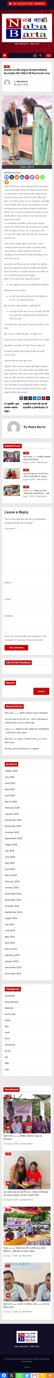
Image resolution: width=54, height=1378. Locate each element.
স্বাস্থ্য (7, 1069)
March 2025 (11, 875)
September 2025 (13, 838)
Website (9, 615)
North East (10, 1014)
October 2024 (12, 906)
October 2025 (12, 832)
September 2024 (13, 912)
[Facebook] (6, 177)
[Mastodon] (32, 177)
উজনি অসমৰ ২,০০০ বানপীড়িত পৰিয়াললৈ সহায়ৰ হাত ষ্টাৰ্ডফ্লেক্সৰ (26, 713)
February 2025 (12, 881)
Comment (11, 528)
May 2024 (10, 936)
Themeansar (26, 1361)
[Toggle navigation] (35, 55)
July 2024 (9, 924)
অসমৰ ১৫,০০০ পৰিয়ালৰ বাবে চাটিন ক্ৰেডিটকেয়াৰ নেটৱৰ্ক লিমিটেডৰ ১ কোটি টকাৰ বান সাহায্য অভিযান (36, 493)
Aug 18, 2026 (29, 479)
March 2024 (11, 949)
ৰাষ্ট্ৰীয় (7, 1063)
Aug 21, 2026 (29, 462)
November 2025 (13, 826)
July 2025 (9, 850)
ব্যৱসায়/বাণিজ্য (10, 1044)
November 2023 (13, 973)
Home (27, 1367)
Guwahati (10, 995)
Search (10, 682)
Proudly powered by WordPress (18, 1359)
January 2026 (12, 813)
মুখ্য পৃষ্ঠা (7, 1051)
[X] (11, 177)
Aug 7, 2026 (29, 496)
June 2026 (10, 783)
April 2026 (10, 795)
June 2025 (10, 856)
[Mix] (37, 177)
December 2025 (13, 820)
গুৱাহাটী (6, 67)
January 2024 (12, 961)
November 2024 (13, 899)
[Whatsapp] (42, 177)
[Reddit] (17, 177)
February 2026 (12, 807)
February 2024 (12, 955)
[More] (6, 182)
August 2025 (11, 844)
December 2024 (13, 893)
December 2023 (13, 967)
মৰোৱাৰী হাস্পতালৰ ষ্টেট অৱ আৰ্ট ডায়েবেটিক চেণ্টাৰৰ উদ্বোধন (35, 405)
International (11, 1001)
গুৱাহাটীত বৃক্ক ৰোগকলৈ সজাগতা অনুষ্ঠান (11, 407)
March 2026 (11, 801)
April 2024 (10, 942)
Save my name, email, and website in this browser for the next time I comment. (25, 638)
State (7, 1020)
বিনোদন (7, 1038)
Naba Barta (22, 81)
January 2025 (12, 887)
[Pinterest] (27, 177)
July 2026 (9, 777)
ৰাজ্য (6, 1057)
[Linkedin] (22, 177)
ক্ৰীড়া (7, 1026)
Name (8, 582)
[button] (41, 55)
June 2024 (10, 930)
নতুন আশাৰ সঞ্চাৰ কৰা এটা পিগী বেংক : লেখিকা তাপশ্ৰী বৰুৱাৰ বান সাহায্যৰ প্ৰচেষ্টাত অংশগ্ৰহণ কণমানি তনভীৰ (36, 476)
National (9, 1008)
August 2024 (11, 918)
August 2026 (11, 770)
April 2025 (10, 869)
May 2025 (10, 863)
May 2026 (10, 789)
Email (8, 599)
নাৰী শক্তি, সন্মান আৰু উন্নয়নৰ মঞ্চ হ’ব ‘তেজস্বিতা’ (22, 748)
